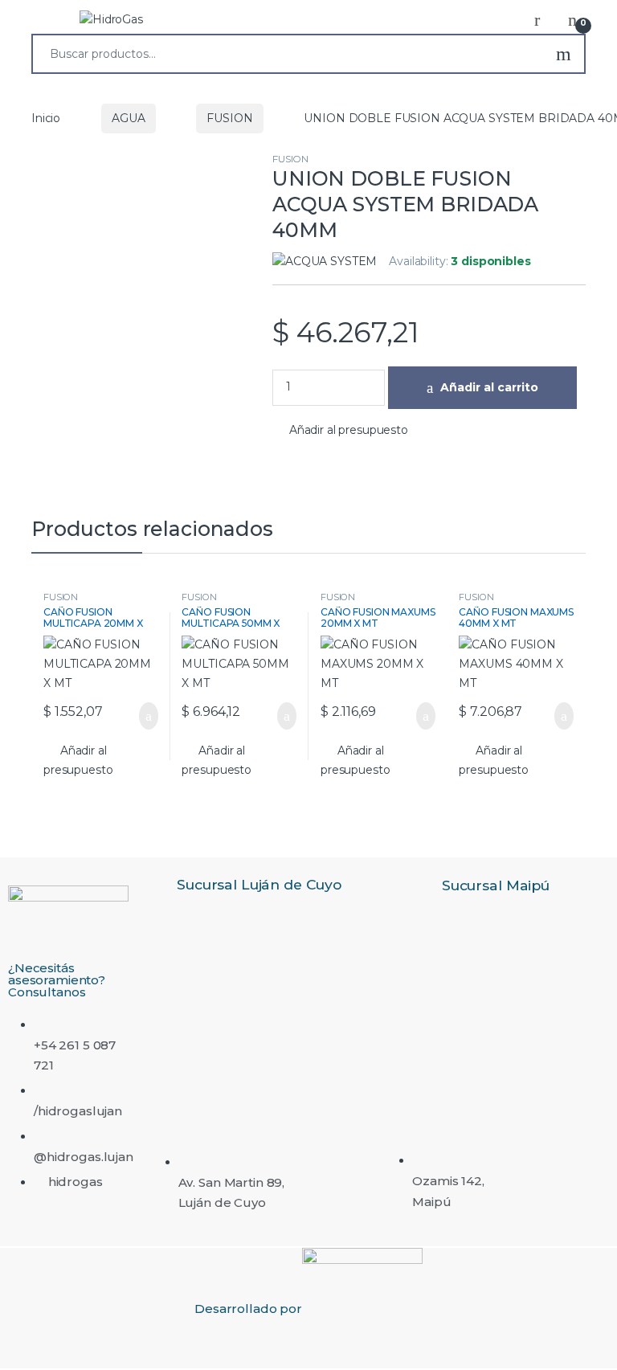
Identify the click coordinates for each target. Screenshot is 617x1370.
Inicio (45, 118)
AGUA (128, 118)
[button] (340, 430)
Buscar (563, 53)
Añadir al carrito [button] (140, 716)
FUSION (229, 118)
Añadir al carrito (489, 387)
